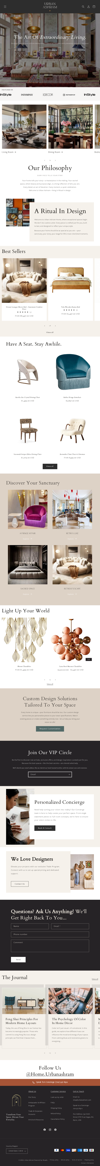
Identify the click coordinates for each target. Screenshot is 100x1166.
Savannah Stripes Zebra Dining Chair (28, 454)
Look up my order (57, 1097)
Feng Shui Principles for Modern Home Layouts (22, 1021)
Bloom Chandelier (24, 666)
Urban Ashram (29, 1160)
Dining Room (54, 152)
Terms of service (77, 1160)
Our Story (32, 1097)
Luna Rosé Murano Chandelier (70, 666)
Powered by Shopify (41, 1160)
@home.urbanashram (50, 1074)
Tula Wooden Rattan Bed (70, 307)
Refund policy (65, 1160)
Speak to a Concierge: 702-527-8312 (81, 1106)
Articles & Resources (36, 1120)
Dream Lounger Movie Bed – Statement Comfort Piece (24, 308)
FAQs (53, 1102)
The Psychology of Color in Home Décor (69, 1021)
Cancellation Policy (58, 1119)
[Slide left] (44, 160)
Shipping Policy (56, 1108)
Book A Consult (45, 828)
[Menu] (5, 6)
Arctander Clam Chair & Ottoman (72, 454)
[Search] (83, 6)
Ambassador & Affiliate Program (36, 1104)
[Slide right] (55, 160)
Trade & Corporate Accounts (35, 1112)
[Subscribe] (69, 774)
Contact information (87, 1163)
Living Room (8, 152)
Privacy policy (54, 1160)
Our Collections (50, 50)
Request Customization (50, 729)
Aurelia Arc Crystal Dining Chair (27, 397)
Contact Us (20, 884)
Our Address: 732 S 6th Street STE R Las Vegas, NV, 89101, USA (83, 1117)
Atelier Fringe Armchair (72, 397)
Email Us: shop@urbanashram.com (82, 1098)
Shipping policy (89, 1160)
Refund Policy (56, 1113)
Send (18, 960)
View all (50, 332)
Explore (26, 539)
